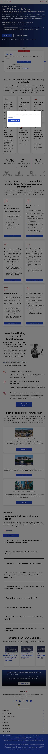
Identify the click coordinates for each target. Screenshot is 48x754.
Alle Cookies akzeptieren (14, 120)
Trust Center (10, 117)
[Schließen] (40, 112)
